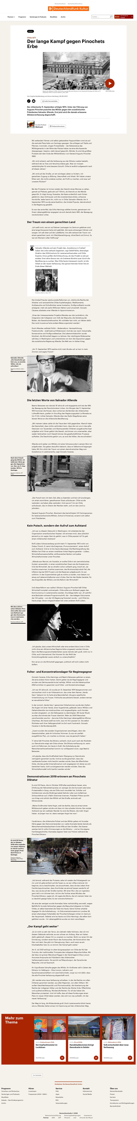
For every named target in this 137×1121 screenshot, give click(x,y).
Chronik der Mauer (86, 1117)
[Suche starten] (111, 16)
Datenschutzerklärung (53, 1115)
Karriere (112, 1097)
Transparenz (114, 1100)
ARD (53, 1117)
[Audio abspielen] (110, 83)
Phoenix (67, 1117)
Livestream (32, 1091)
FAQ (57, 1091)
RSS (57, 1100)
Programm (22, 17)
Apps (57, 1094)
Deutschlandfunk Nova (75, 3)
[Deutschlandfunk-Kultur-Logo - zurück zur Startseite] (68, 8)
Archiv (63, 17)
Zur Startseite (37, 1075)
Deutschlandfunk (60, 3)
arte (74, 1117)
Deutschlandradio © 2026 (68, 1113)
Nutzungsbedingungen (72, 1115)
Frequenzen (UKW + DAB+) (38, 1094)
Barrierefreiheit (115, 1106)
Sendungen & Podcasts (38, 17)
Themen (10, 17)
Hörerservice (87, 1091)
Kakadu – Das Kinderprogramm (12, 1100)
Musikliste (53, 17)
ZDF (59, 1117)
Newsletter (59, 1097)
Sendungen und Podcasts (10, 1094)
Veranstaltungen (61, 1103)
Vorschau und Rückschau (10, 1091)
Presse (112, 1094)
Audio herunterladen (51, 101)
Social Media (87, 1094)
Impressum (88, 1115)
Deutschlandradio (116, 1091)
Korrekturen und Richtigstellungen (122, 1103)
